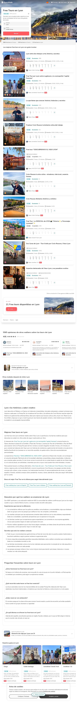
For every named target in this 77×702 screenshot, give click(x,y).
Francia (12, 320)
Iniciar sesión (64, 2)
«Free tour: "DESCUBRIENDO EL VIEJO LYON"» (27, 456)
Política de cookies (49, 691)
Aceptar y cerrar (53, 696)
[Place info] (28, 13)
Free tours (5, 320)
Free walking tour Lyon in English (16, 485)
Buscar (16, 33)
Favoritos (55, 2)
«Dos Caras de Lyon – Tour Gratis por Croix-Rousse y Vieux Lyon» (52, 466)
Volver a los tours (39, 694)
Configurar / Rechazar (23, 696)
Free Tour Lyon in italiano (37, 485)
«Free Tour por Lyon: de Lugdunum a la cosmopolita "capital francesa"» (35, 441)
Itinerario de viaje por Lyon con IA (23, 633)
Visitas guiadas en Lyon (20, 367)
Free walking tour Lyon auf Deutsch (60, 485)
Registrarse (72, 2)
